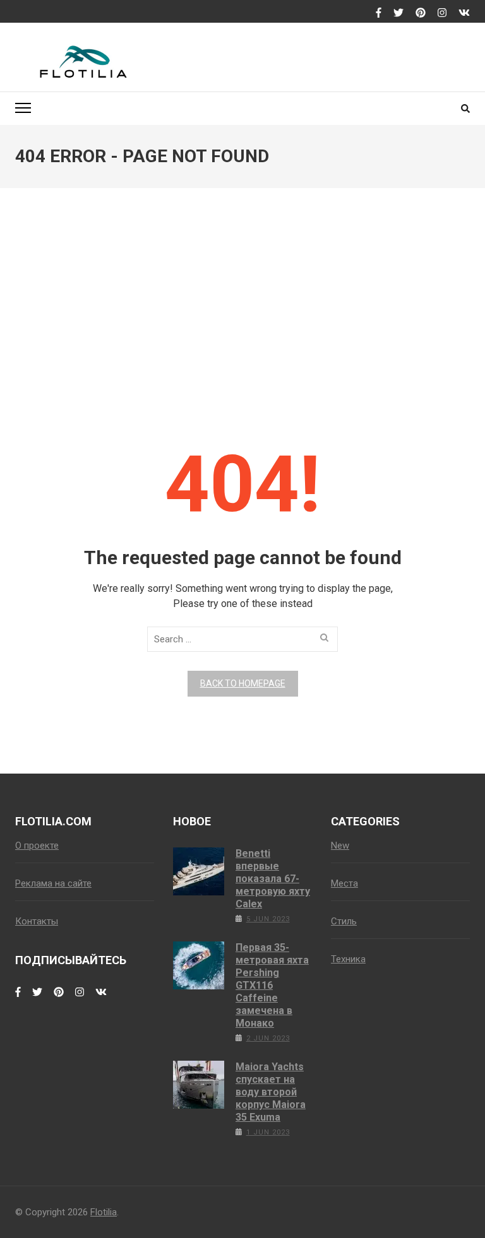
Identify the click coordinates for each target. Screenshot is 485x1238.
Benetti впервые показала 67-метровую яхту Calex (273, 878)
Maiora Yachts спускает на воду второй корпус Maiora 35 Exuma (271, 1092)
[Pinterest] (421, 13)
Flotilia (103, 1212)
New (340, 845)
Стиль (344, 921)
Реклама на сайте (53, 883)
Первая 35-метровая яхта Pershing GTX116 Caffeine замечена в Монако (272, 985)
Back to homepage (242, 683)
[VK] (464, 13)
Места (344, 883)
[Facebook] (378, 13)
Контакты (36, 921)
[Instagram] (442, 13)
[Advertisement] (242, 303)
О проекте (37, 845)
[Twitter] (398, 13)
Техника (348, 959)
